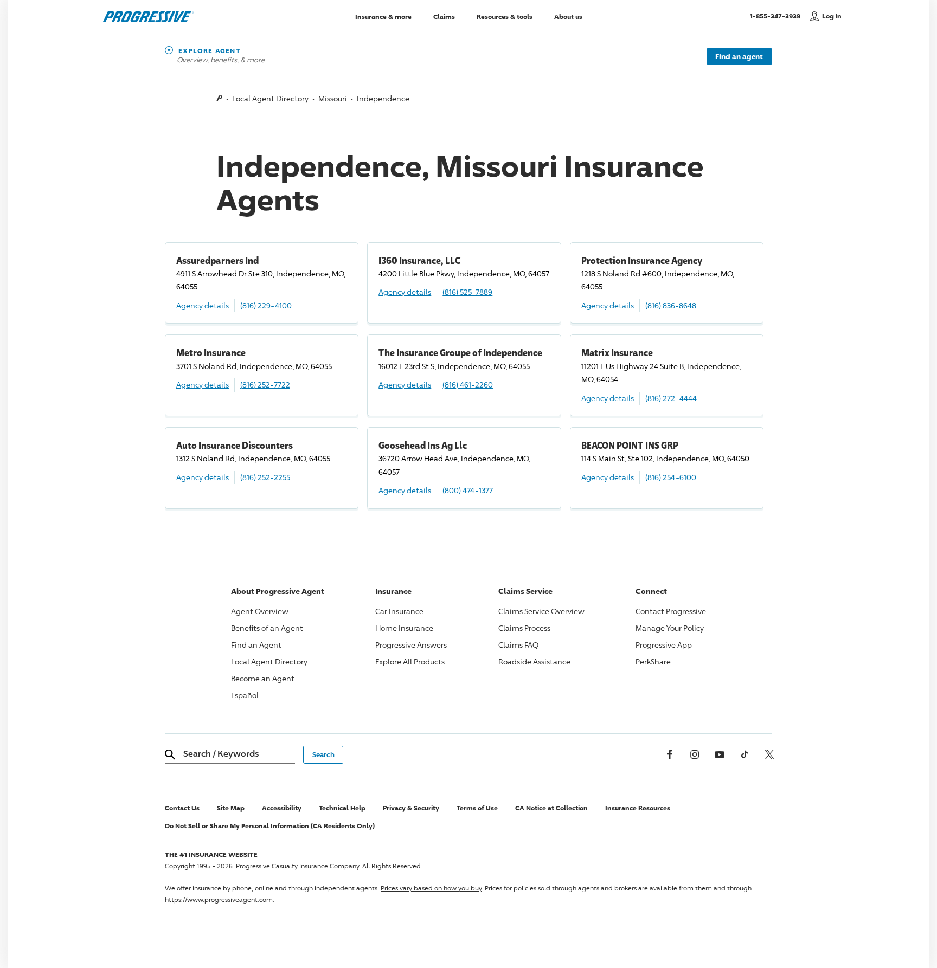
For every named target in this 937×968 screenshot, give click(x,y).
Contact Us (182, 808)
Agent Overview (259, 611)
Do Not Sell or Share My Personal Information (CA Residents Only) (270, 826)
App (664, 644)
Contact (671, 611)
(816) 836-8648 (670, 305)
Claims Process (524, 628)
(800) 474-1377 (467, 490)
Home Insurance (404, 628)
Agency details (202, 305)
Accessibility (281, 808)
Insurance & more (383, 16)
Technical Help (342, 808)
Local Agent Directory (270, 98)
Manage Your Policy (670, 628)
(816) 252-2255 (265, 477)
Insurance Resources (637, 808)
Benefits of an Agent (267, 628)
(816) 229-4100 (266, 305)
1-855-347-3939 (777, 15)
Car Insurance (399, 611)
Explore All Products (410, 661)
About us (568, 16)
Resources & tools (504, 16)
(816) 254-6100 (670, 477)
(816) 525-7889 (467, 291)
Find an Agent (256, 644)
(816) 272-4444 (671, 398)
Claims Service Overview (541, 611)
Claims (444, 16)
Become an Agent (262, 678)
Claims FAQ (518, 644)
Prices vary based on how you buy (431, 888)
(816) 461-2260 (467, 384)
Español (245, 695)
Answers (411, 644)
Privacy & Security (411, 808)
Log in (832, 16)
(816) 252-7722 (265, 384)
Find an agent (739, 56)
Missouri (332, 98)
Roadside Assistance (534, 661)
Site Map (231, 808)
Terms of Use (477, 808)
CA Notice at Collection (551, 808)
